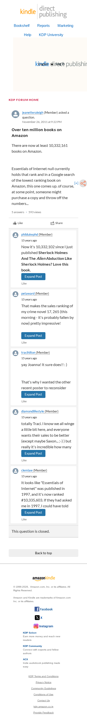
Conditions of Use (43, 694)
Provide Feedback (43, 712)
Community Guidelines (43, 688)
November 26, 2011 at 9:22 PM (42, 122)
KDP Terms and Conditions (43, 676)
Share (59, 223)
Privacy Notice (43, 682)
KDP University (51, 35)
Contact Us (43, 700)
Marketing (65, 25)
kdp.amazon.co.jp (43, 706)
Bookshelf (21, 25)
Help (27, 35)
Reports (43, 25)
